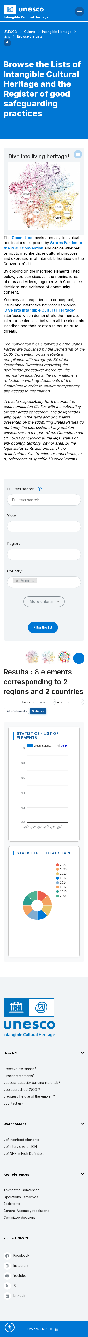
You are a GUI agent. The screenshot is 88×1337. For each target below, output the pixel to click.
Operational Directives (21, 1197)
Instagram (20, 1265)
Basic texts (12, 1204)
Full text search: (22, 489)
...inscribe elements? (19, 1076)
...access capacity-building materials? (32, 1082)
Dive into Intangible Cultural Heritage (39, 310)
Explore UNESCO (40, 1329)
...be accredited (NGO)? (22, 1089)
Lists (7, 37)
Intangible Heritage (57, 32)
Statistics (38, 711)
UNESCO (10, 32)
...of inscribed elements (21, 1140)
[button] (7, 45)
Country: (15, 571)
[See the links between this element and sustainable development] (64, 657)
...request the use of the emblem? (29, 1096)
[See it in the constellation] (32, 657)
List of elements (16, 711)
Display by (27, 702)
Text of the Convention (21, 1190)
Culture (29, 32)
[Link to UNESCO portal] (29, 9)
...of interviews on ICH (20, 1146)
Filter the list (43, 627)
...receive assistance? (20, 1069)
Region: (13, 543)
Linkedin (19, 1296)
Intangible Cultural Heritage (26, 17)
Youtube (19, 1275)
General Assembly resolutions (26, 1211)
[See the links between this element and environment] (48, 657)
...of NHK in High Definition (24, 1153)
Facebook (21, 1255)
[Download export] (78, 660)
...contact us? (13, 1103)
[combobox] (44, 526)
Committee (22, 237)
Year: (11, 515)
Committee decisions (20, 1217)
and (60, 702)
